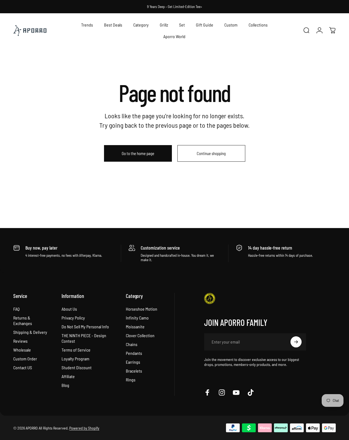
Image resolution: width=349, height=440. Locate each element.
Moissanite (135, 326)
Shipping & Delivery (30, 332)
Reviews (20, 341)
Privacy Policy (73, 317)
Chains (131, 344)
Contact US (22, 367)
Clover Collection (140, 335)
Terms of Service (76, 349)
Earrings (133, 362)
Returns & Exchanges (22, 320)
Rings (130, 379)
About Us (69, 308)
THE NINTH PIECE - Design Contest (84, 338)
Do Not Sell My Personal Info (85, 326)
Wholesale (22, 349)
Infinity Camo (137, 317)
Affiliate (68, 376)
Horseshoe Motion (141, 308)
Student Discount (77, 367)
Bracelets (134, 370)
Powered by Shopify (84, 428)
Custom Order (25, 358)
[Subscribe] (296, 341)
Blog (65, 385)
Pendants (134, 353)
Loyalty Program (75, 358)
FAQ (16, 308)
